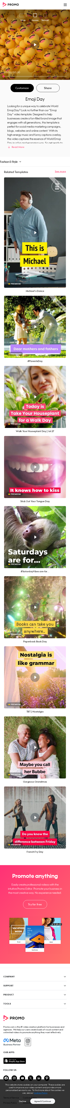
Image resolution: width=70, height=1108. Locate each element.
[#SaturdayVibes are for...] (35, 537)
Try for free (35, 904)
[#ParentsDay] (35, 327)
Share (48, 88)
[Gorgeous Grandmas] (35, 747)
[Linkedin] (38, 1078)
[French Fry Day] (35, 817)
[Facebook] (12, 1042)
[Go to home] (12, 4)
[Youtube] (22, 1078)
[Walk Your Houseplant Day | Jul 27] (35, 397)
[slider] (3, 76)
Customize (22, 88)
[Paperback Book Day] (35, 607)
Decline (22, 1101)
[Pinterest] (47, 1078)
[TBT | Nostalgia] (35, 677)
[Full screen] (65, 71)
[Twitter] (30, 1078)
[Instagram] (28, 1042)
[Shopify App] (35, 1061)
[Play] (35, 44)
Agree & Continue (42, 1101)
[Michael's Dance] (35, 232)
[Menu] (65, 5)
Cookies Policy (41, 1093)
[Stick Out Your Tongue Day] (35, 467)
